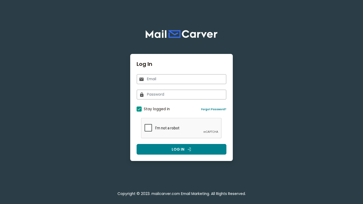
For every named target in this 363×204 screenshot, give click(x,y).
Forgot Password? (213, 109)
